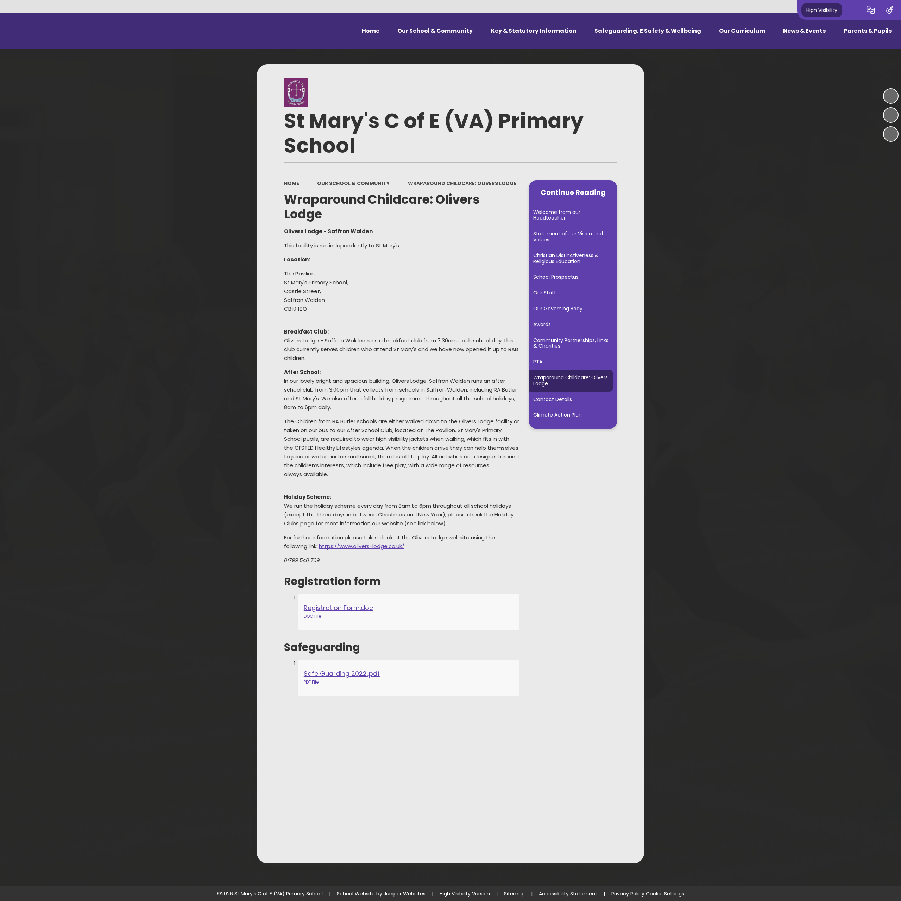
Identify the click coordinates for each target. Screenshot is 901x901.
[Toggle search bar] (851, 10)
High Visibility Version (465, 893)
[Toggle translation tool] (870, 10)
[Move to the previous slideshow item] (891, 115)
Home (291, 183)
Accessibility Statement (568, 893)
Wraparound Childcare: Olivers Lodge (462, 183)
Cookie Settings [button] (665, 893)
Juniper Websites (405, 893)
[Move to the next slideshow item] (891, 134)
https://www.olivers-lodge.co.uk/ (361, 546)
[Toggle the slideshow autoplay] (891, 96)
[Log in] (889, 10)
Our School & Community (353, 183)
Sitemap (514, 893)
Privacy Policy (627, 893)
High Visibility (821, 9)
